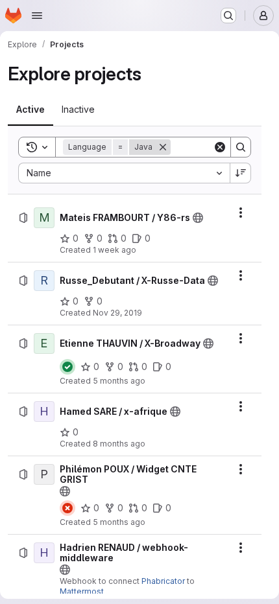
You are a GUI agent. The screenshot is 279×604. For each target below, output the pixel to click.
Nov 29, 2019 (117, 313)
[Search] (240, 147)
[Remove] (163, 147)
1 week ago (114, 250)
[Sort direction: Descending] (240, 173)
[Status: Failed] (67, 508)
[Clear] (220, 147)
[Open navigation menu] (37, 15)
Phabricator (163, 581)
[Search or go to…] (228, 15)
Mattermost (82, 591)
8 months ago (119, 443)
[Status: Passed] (67, 367)
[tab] (30, 109)
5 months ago (119, 381)
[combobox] (124, 173)
